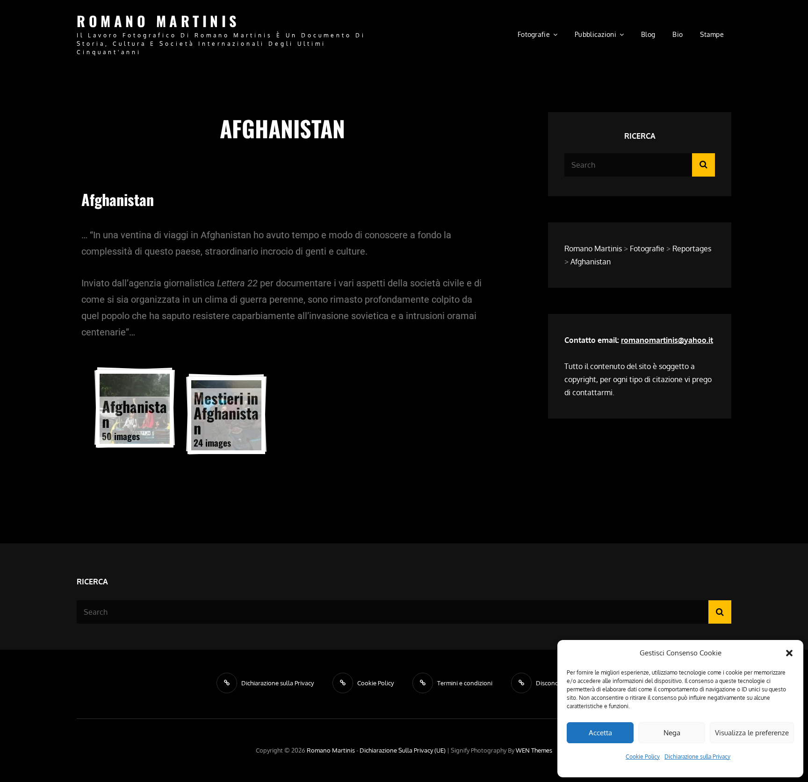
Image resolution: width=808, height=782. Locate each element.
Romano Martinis (158, 20)
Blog (648, 34)
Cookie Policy (643, 756)
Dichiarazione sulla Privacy (697, 756)
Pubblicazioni (595, 34)
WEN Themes (534, 750)
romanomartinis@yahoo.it (667, 340)
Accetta (600, 732)
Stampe (712, 34)
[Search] (703, 165)
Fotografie (534, 34)
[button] (789, 653)
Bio (677, 34)
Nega (672, 732)
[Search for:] (639, 165)
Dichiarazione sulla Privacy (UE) (403, 750)
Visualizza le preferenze (752, 732)
